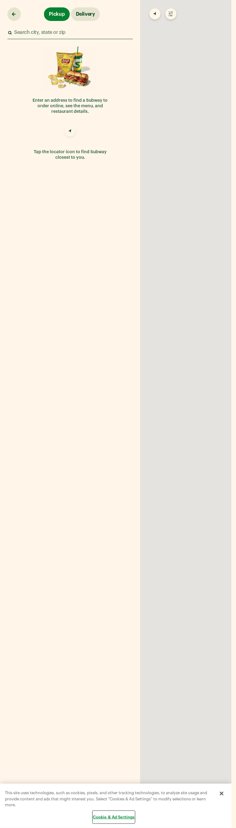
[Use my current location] (70, 132)
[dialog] (115, 806)
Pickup (57, 14)
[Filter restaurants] (170, 14)
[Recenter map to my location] (154, 14)
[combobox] (70, 32)
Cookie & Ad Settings (114, 817)
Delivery (85, 14)
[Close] (221, 793)
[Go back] (14, 14)
